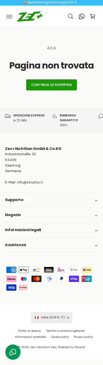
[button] (9, 16)
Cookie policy (60, 337)
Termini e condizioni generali (65, 331)
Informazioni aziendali (30, 337)
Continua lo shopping (51, 85)
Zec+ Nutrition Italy (43, 347)
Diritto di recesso (29, 331)
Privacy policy (83, 337)
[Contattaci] (81, 16)
